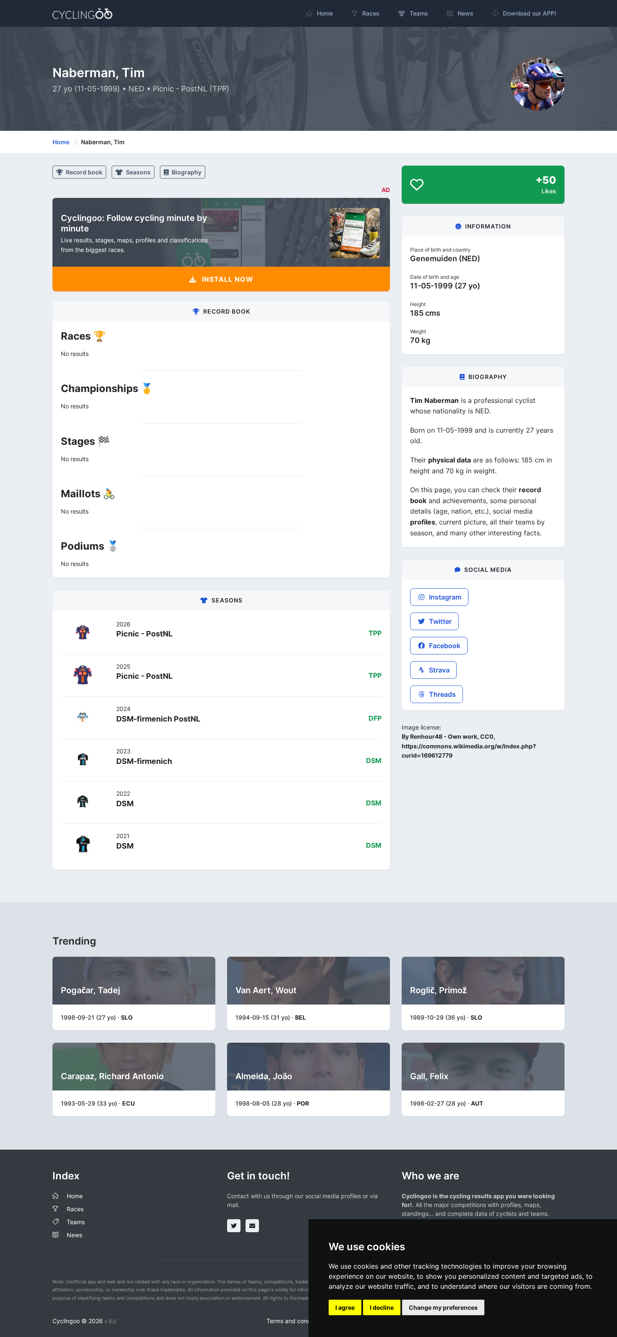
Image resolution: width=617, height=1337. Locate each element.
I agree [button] (345, 1307)
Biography (185, 172)
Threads (441, 694)
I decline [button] (382, 1307)
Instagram (444, 597)
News (74, 1234)
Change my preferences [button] (443, 1307)
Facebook (443, 645)
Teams (76, 1221)
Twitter (439, 621)
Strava (438, 670)
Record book (83, 172)
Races (75, 1208)
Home (60, 141)
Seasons (138, 172)
